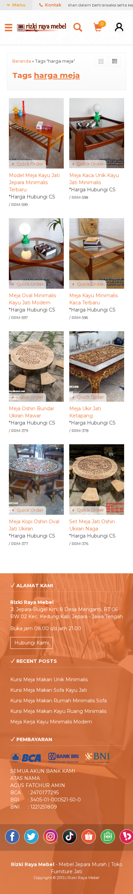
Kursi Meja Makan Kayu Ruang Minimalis (58, 711)
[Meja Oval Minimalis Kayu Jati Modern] (36, 253)
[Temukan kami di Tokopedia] (108, 842)
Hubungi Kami (31, 643)
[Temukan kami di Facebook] (13, 842)
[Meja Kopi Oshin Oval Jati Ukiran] (36, 479)
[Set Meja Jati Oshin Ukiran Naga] (96, 479)
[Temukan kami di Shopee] (89, 842)
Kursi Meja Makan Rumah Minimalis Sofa (58, 701)
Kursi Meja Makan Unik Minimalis (49, 679)
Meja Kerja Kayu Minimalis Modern (51, 722)
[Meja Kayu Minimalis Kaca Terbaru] (96, 253)
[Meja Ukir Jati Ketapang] (96, 366)
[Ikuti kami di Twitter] (32, 842)
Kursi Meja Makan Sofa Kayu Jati (48, 690)
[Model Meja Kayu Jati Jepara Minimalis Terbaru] (36, 133)
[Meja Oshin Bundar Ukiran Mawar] (36, 366)
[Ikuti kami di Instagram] (51, 842)
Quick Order (30, 163)
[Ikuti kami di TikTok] (70, 842)
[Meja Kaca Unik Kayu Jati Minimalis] (96, 133)
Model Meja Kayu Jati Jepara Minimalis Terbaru (34, 182)
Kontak (52, 4)
